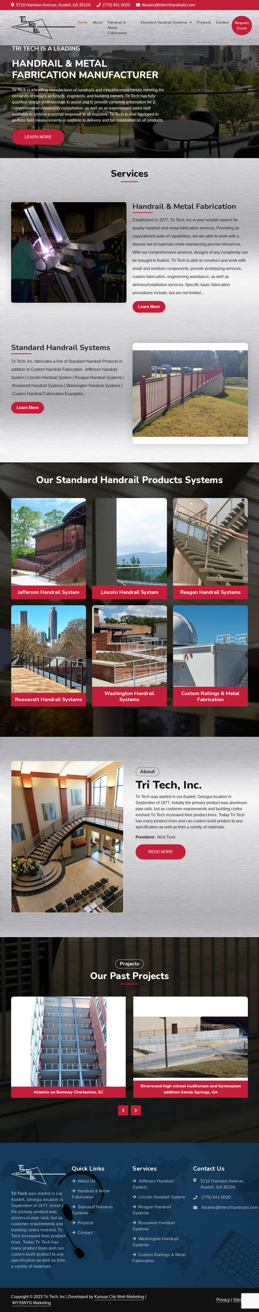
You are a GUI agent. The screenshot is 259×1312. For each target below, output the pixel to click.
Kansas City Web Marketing (119, 1297)
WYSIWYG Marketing (31, 1303)
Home (83, 22)
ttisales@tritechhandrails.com (168, 5)
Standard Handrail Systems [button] (163, 22)
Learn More (38, 137)
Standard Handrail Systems (60, 347)
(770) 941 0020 (116, 5)
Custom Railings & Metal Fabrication (159, 1258)
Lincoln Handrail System (161, 1197)
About (98, 22)
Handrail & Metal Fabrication (117, 27)
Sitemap (240, 1300)
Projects (204, 22)
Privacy (223, 1300)
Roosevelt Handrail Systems (154, 1226)
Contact (222, 22)
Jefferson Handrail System (153, 1184)
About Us (86, 1181)
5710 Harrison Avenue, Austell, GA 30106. (223, 1184)
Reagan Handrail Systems (152, 1210)
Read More (160, 852)
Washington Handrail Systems (155, 1242)
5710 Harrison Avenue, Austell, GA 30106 (53, 5)
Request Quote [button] (242, 25)
